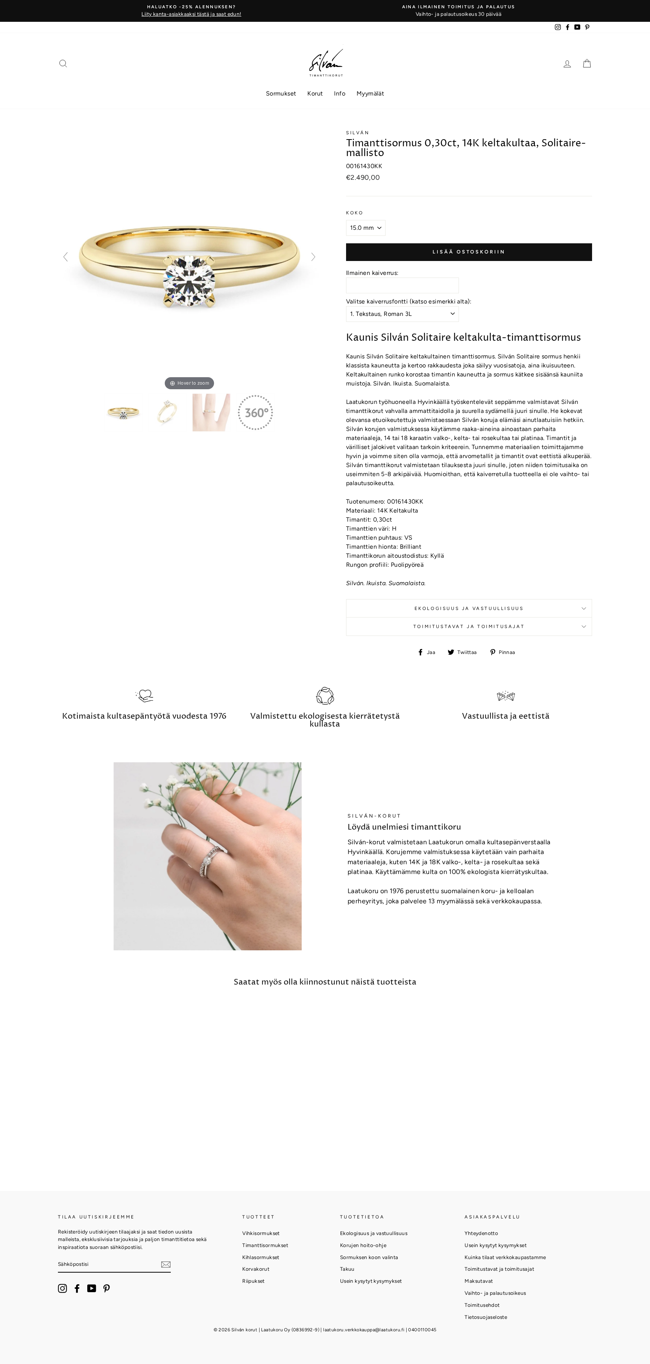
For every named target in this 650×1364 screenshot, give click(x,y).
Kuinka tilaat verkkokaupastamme (505, 1257)
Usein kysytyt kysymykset (371, 1281)
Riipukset (253, 1281)
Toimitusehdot (482, 1305)
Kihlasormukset (260, 1257)
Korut (315, 93)
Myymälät (370, 93)
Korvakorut (255, 1269)
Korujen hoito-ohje (363, 1245)
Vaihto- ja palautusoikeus (495, 1293)
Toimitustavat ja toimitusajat (469, 626)
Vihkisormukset (261, 1233)
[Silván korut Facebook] (77, 1288)
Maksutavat (479, 1281)
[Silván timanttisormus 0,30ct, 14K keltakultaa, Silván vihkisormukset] (124, 412)
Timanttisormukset (265, 1245)
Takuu (347, 1269)
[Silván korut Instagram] (62, 1288)
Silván (358, 132)
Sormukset (281, 93)
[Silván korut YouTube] (91, 1288)
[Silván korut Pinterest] (106, 1288)
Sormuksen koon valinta (369, 1257)
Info (339, 93)
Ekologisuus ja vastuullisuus (469, 608)
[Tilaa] (166, 1264)
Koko (354, 212)
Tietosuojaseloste (486, 1317)
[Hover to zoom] (189, 260)
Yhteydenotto (481, 1233)
